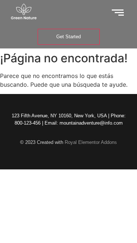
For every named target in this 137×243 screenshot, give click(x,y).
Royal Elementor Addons (91, 142)
